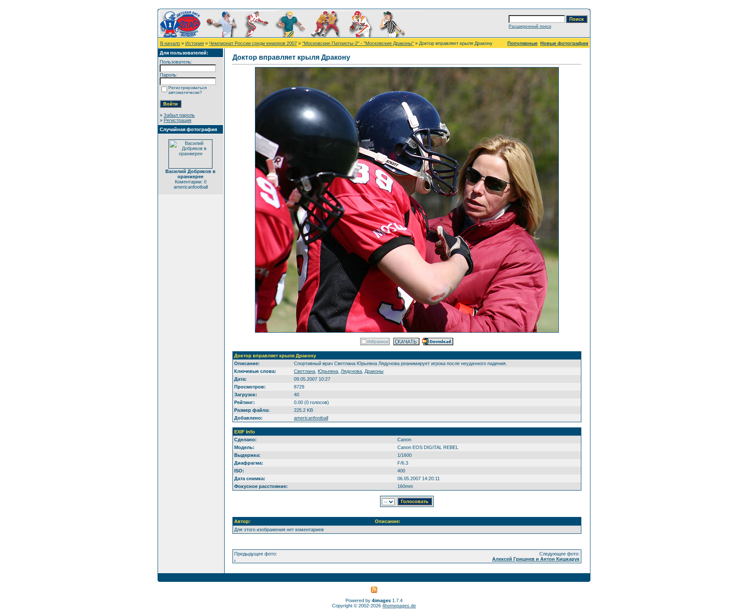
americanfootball (311, 417)
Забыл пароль (179, 115)
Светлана (304, 371)
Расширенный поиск (530, 26)
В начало (170, 43)
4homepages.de (399, 605)
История (194, 43)
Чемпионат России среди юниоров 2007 (253, 43)
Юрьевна (328, 371)
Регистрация (177, 120)
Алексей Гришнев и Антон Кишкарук (536, 559)
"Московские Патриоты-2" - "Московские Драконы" (358, 43)
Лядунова (351, 371)
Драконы (374, 371)
